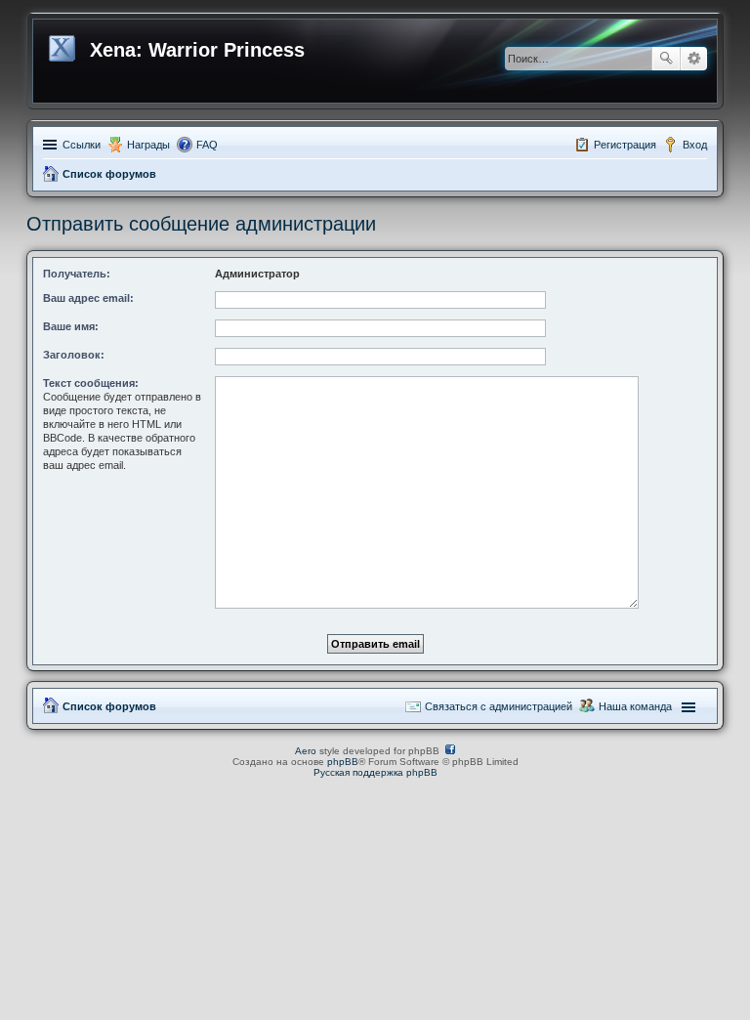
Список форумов (109, 174)
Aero (305, 750)
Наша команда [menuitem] (635, 706)
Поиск (666, 58)
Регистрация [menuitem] (625, 144)
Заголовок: (73, 355)
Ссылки (81, 144)
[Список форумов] (64, 44)
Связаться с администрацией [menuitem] (498, 706)
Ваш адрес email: (88, 298)
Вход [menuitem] (695, 144)
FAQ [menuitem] (207, 144)
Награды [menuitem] (148, 144)
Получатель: (76, 273)
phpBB (342, 761)
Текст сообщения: (91, 383)
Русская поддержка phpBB (375, 772)
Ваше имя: (71, 326)
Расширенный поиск (694, 58)
